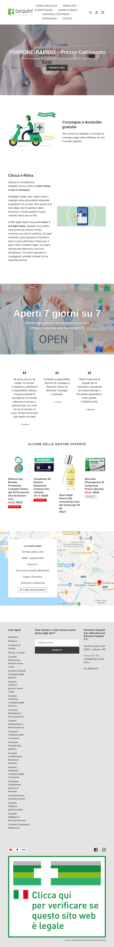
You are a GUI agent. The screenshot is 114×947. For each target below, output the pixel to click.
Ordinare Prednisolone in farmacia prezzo (16, 724)
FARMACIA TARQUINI (80, 940)
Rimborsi (12, 641)
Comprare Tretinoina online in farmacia (16, 734)
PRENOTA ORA (57, 68)
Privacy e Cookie (16, 652)
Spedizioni (13, 637)
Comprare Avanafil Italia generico (14, 745)
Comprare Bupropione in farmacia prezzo (16, 713)
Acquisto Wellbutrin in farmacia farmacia (17, 817)
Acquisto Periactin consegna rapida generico (17, 674)
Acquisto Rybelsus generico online (15, 806)
